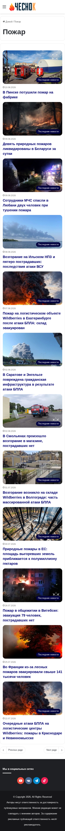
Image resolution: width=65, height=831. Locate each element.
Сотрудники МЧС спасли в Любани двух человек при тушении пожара (25, 205)
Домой (8, 21)
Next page (51, 750)
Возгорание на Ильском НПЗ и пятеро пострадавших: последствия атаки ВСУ (29, 261)
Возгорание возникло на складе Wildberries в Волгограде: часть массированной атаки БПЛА (30, 497)
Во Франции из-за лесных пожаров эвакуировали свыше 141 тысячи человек (32, 672)
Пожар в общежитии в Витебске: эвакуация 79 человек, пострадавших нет (30, 615)
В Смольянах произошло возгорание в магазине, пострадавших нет (24, 441)
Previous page (15, 750)
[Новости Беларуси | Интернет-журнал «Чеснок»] (22, 6)
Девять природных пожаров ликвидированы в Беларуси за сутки (29, 149)
